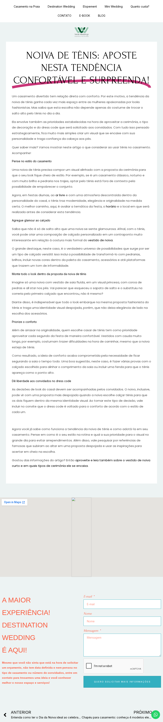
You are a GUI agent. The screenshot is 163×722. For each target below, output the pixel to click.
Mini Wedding (114, 6)
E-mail (88, 596)
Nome (87, 613)
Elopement (90, 6)
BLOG (101, 15)
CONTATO (64, 15)
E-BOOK (84, 15)
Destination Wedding (61, 6)
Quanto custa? (140, 6)
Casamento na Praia (27, 6)
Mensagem (91, 630)
